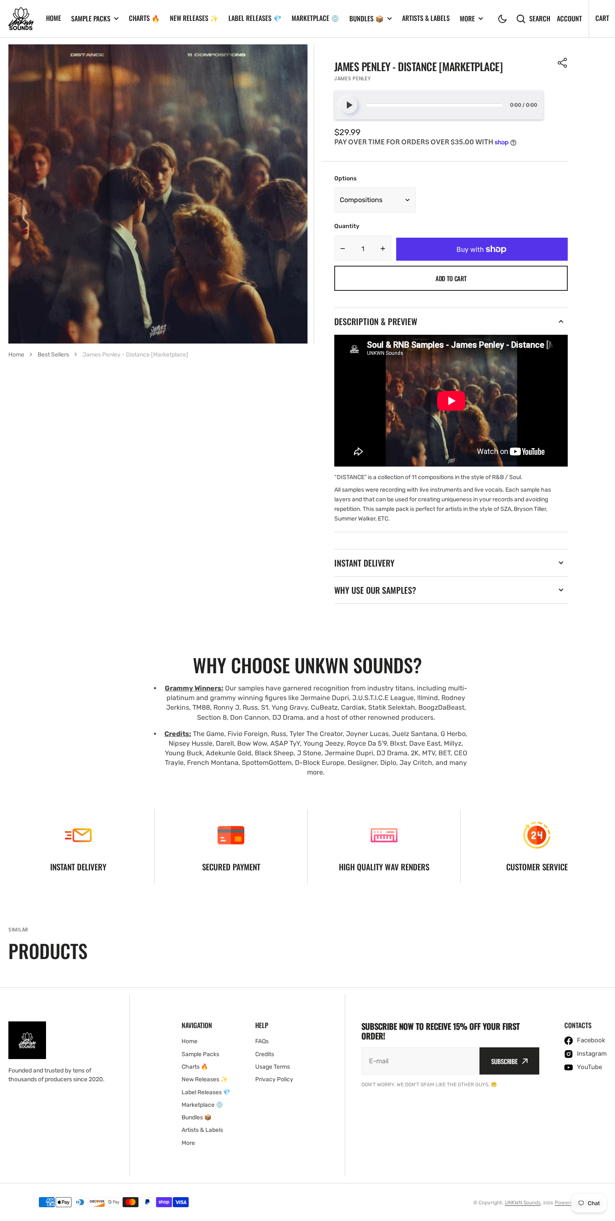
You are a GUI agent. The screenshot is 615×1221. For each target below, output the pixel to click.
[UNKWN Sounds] (20, 19)
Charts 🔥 (144, 18)
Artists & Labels (426, 18)
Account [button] (569, 18)
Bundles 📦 (366, 18)
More (467, 18)
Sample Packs (90, 18)
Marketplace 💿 (315, 18)
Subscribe (504, 1061)
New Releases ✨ (194, 18)
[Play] (349, 105)
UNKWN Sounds (523, 1203)
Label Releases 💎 (255, 18)
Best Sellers (53, 354)
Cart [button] (602, 18)
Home (53, 18)
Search (539, 18)
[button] (502, 18)
